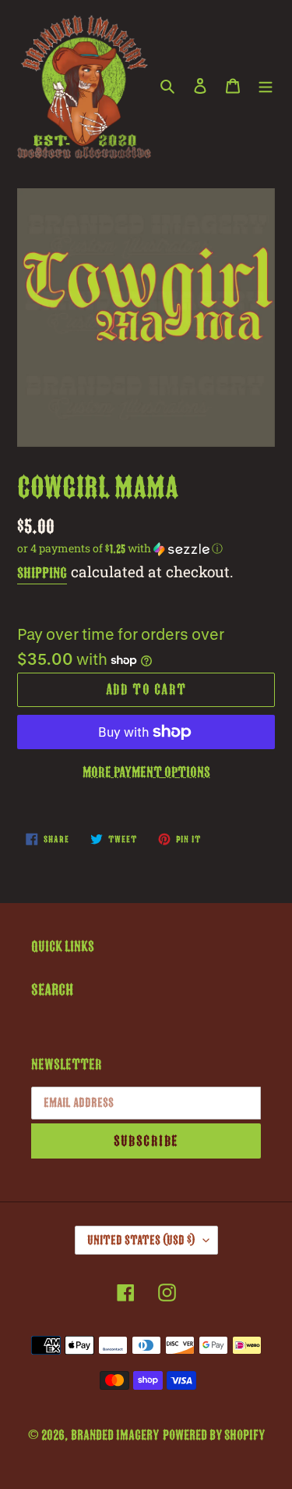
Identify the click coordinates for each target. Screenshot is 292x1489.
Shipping (42, 573)
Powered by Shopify (214, 1435)
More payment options (146, 772)
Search (52, 990)
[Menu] (265, 85)
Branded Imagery (115, 1435)
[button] (120, 548)
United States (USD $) (141, 1240)
